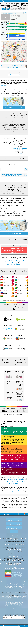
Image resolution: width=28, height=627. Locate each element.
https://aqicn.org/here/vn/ (14, 121)
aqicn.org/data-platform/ (14, 264)
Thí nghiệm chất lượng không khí (14, 549)
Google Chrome (7, 335)
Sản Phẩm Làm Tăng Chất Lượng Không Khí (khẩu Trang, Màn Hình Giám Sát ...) (14, 561)
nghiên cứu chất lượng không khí (13, 544)
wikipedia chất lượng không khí (15, 479)
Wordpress (8, 345)
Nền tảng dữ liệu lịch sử (13, 564)
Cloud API (20, 345)
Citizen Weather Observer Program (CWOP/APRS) (13, 592)
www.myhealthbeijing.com (15, 491)
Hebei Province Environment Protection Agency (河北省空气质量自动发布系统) (14, 594)
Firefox (20, 335)
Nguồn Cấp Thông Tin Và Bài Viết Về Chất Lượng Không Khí (14, 547)
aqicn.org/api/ (20, 153)
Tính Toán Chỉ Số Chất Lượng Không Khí (13, 558)
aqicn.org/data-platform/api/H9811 (20, 148)
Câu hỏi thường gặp (14, 554)
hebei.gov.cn (4, 85)
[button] (8, 56)
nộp (23, 617)
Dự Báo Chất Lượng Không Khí (14, 559)
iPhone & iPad (8, 316)
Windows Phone (7, 325)
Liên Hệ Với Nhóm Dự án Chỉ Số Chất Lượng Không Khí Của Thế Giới (14, 539)
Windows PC (20, 325)
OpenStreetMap (20, 61)
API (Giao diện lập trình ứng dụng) (14, 563)
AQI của (12, 13)
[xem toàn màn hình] (25, 13)
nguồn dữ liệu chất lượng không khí (13, 556)
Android (20, 316)
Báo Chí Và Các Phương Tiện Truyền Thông (14, 541)
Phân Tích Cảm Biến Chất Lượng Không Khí (14, 551)
